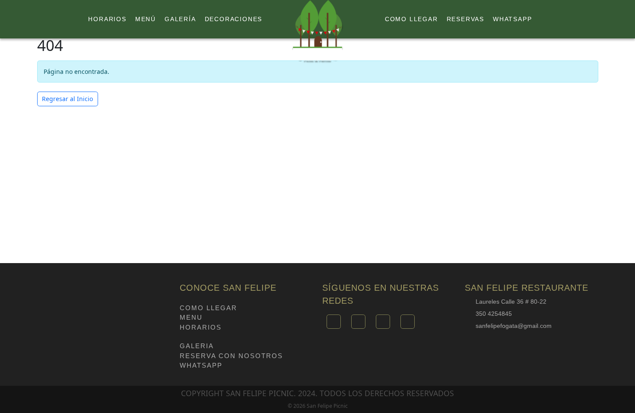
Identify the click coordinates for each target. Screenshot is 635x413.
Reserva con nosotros (231, 355)
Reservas (465, 19)
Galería (180, 19)
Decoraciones (234, 19)
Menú (145, 19)
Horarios (107, 19)
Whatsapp (512, 19)
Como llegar (411, 19)
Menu (191, 317)
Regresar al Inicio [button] (67, 99)
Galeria (197, 345)
